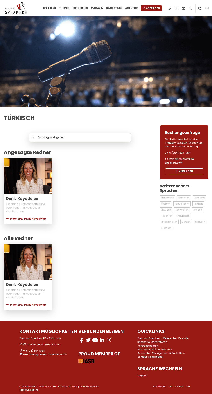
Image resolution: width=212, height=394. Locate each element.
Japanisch (166, 215)
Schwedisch (182, 209)
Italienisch (183, 197)
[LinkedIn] (102, 340)
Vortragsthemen (147, 346)
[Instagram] (109, 340)
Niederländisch (169, 221)
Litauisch (166, 209)
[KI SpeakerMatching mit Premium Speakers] (183, 8)
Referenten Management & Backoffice (161, 353)
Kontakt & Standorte (150, 357)
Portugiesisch (182, 203)
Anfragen (153, 8)
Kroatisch (166, 227)
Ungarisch (199, 197)
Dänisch (186, 221)
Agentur (131, 8)
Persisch (198, 203)
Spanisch (200, 221)
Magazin (97, 8)
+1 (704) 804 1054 (179, 153)
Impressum (159, 386)
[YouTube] (95, 340)
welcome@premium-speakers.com (180, 161)
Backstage (114, 8)
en (207, 8)
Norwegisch (167, 197)
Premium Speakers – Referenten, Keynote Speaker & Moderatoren (163, 340)
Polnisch (197, 209)
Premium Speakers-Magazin (154, 349)
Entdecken (80, 8)
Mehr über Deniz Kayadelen (28, 218)
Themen (64, 8)
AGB (188, 386)
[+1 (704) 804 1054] (169, 8)
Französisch (183, 215)
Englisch (165, 203)
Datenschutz (176, 386)
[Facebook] (81, 340)
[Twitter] (88, 340)
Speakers (49, 8)
